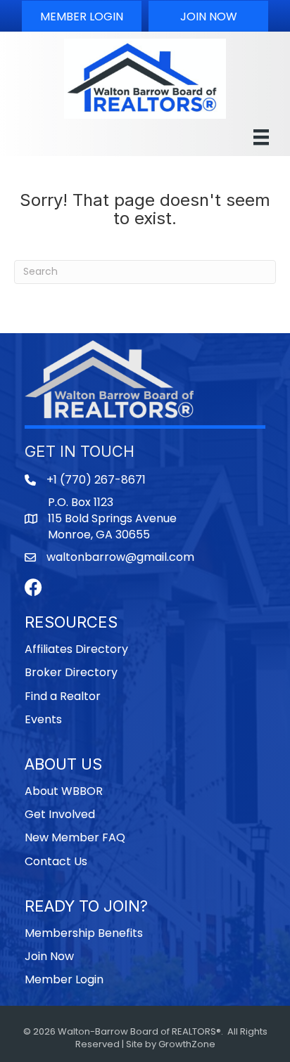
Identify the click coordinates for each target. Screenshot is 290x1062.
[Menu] (261, 137)
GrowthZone (186, 1044)
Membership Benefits (84, 933)
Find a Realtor (63, 696)
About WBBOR (64, 791)
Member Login (64, 979)
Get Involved (60, 814)
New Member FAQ (75, 837)
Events (43, 719)
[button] (81, 16)
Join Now (49, 956)
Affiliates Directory (76, 649)
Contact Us (56, 861)
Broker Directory (71, 672)
